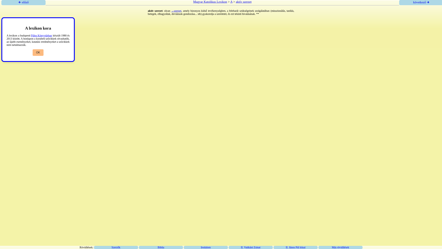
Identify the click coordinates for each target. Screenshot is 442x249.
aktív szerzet (244, 1)
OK (38, 52)
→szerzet (176, 10)
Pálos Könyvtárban (41, 35)
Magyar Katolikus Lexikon (210, 1)
